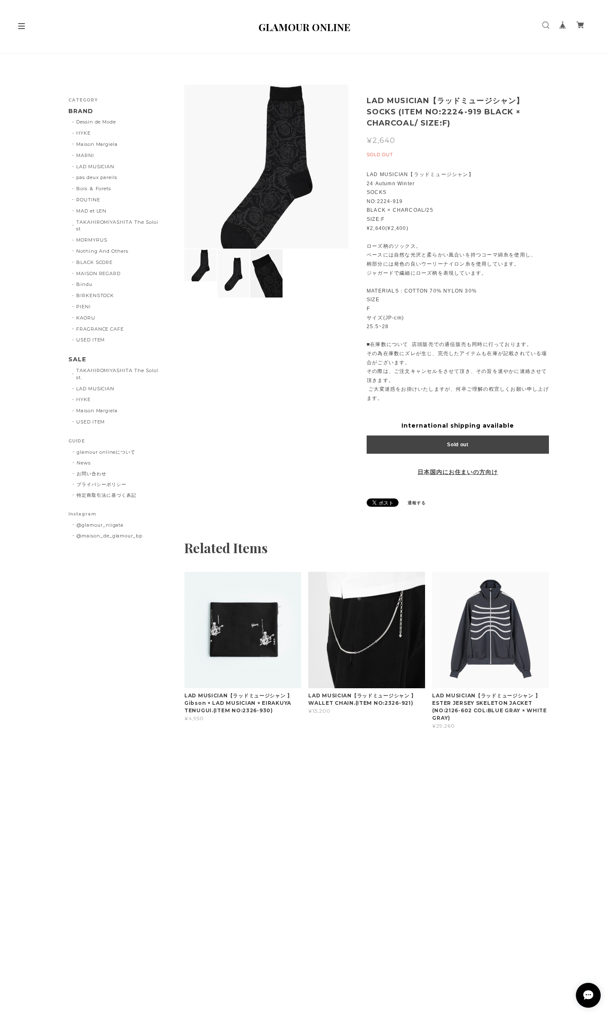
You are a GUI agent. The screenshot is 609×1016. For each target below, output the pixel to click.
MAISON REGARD (98, 273)
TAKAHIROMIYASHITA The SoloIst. (117, 374)
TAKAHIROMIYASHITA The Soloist (117, 225)
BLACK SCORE (94, 262)
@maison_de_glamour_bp (110, 536)
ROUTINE (88, 200)
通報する (417, 503)
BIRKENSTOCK (95, 295)
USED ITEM (90, 340)
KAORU (85, 318)
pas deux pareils (96, 177)
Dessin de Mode (96, 122)
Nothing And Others (102, 251)
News (84, 463)
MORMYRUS (91, 240)
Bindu (84, 284)
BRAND (80, 111)
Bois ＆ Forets (93, 188)
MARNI (85, 155)
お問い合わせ (91, 474)
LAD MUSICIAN (95, 166)
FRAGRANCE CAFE (100, 329)
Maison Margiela (97, 144)
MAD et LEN (91, 211)
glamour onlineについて (106, 452)
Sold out (458, 445)
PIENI (83, 307)
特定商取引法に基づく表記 (106, 495)
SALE (77, 359)
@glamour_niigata (100, 525)
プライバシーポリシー (101, 484)
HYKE (83, 133)
